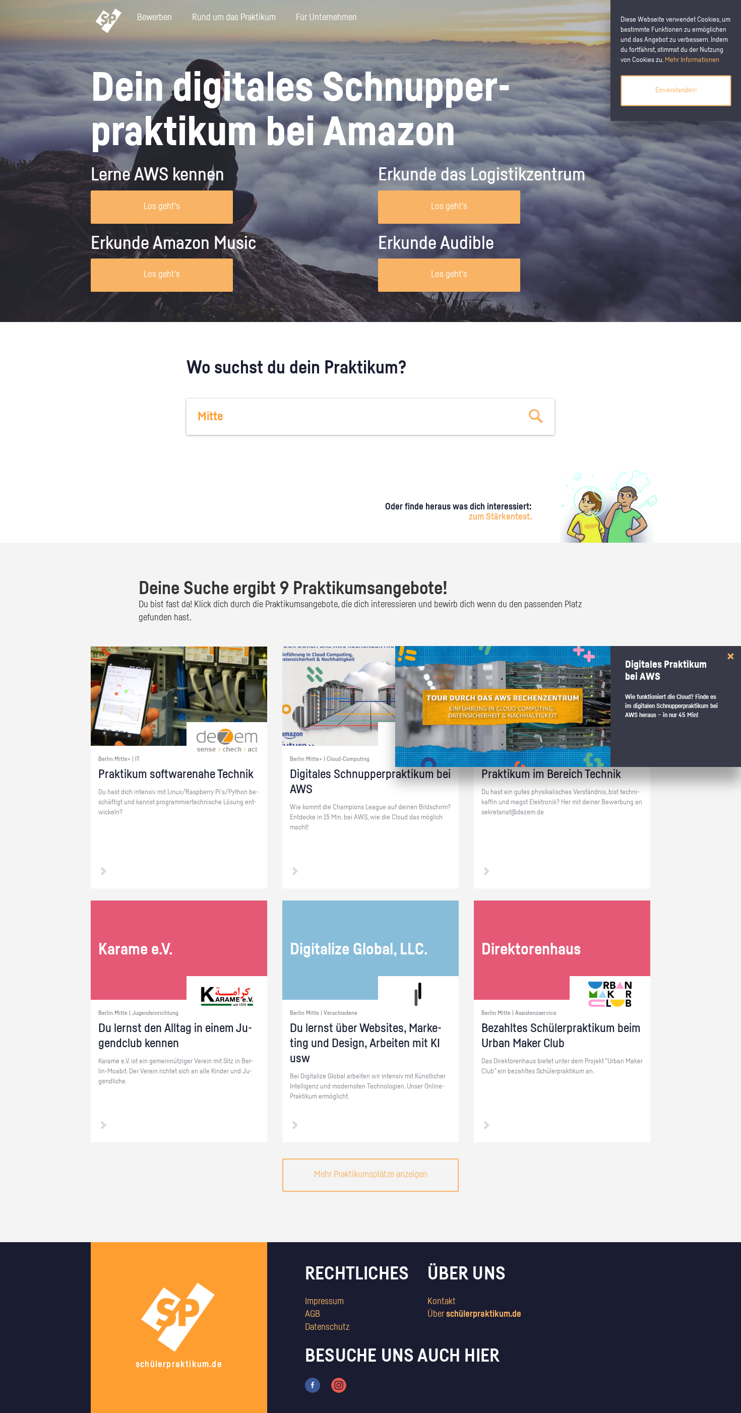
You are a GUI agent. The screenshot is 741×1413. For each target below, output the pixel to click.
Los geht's (162, 206)
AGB (312, 1314)
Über (474, 1314)
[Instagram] (338, 1384)
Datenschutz (327, 1327)
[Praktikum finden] (536, 417)
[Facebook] (312, 1384)
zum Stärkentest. (500, 517)
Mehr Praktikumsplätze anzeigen (370, 1174)
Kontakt (441, 1301)
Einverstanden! (676, 90)
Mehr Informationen (692, 59)
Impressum (324, 1301)
